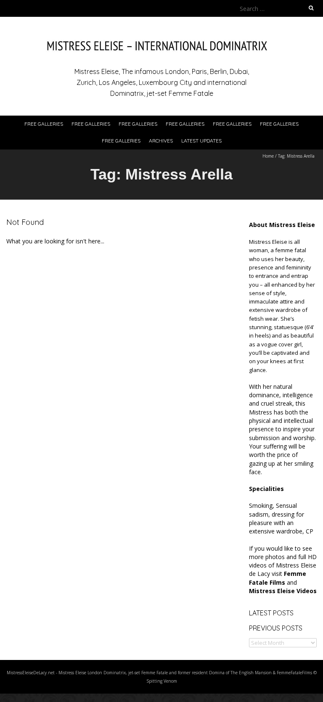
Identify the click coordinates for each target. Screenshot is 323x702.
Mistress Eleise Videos (283, 591)
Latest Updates (201, 140)
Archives (161, 140)
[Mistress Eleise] (161, 38)
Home (268, 156)
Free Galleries (43, 124)
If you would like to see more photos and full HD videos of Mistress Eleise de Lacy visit (283, 565)
